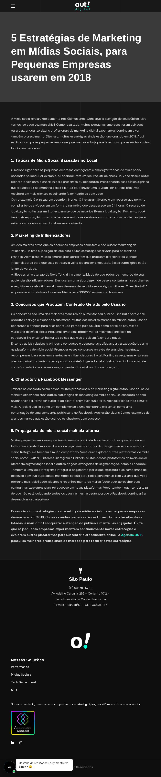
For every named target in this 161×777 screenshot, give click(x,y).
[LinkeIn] (12, 743)
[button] (20, 667)
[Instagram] (21, 743)
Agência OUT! (131, 535)
